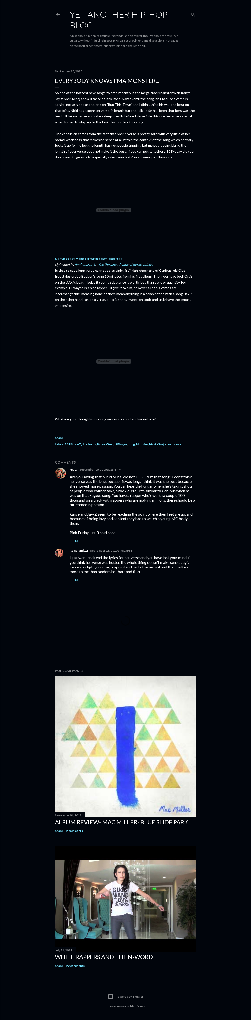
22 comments (75, 966)
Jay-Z (77, 444)
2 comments (74, 831)
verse (177, 444)
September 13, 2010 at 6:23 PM (111, 550)
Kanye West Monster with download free (88, 259)
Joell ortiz (89, 444)
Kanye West (105, 444)
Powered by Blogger (129, 996)
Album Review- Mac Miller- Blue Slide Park (121, 822)
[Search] (193, 13)
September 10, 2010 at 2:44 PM (100, 469)
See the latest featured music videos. (126, 264)
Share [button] (59, 437)
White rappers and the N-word (104, 956)
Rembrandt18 (79, 550)
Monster (142, 444)
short (169, 444)
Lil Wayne (121, 444)
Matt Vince (137, 1006)
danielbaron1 (85, 264)
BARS (69, 444)
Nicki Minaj (156, 444)
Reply (74, 540)
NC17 (73, 469)
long (132, 444)
